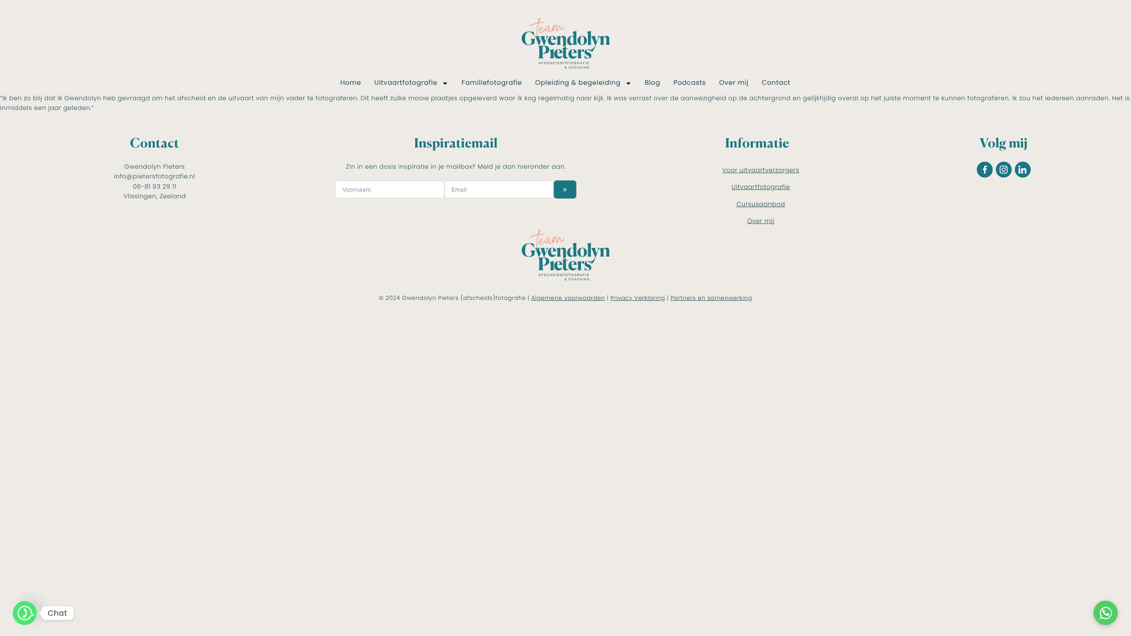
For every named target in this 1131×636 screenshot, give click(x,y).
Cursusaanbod (760, 204)
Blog (652, 82)
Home (350, 82)
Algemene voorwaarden (568, 298)
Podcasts (689, 82)
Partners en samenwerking (711, 298)
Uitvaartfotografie (405, 82)
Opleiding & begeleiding (577, 82)
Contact (776, 82)
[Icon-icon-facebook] (985, 170)
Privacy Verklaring (638, 298)
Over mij (733, 82)
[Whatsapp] (25, 613)
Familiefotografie (492, 82)
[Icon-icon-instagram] (1004, 170)
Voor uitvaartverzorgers (761, 170)
